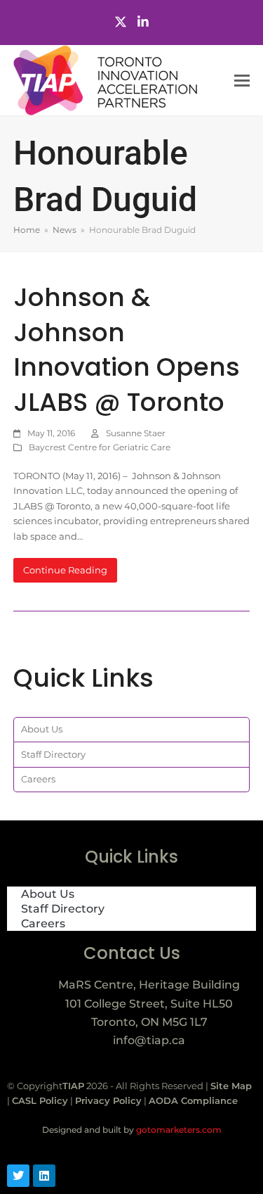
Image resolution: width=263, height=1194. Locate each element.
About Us (41, 729)
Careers (38, 779)
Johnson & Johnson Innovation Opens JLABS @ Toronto (126, 349)
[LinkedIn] (143, 22)
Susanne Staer (136, 433)
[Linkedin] (44, 1175)
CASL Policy (40, 1100)
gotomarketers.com (178, 1129)
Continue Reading (65, 570)
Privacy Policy (108, 1100)
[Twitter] (120, 22)
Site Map (231, 1085)
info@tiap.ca (149, 1040)
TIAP (73, 1085)
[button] (242, 81)
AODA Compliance (193, 1100)
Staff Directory (53, 754)
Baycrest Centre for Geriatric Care (99, 447)
